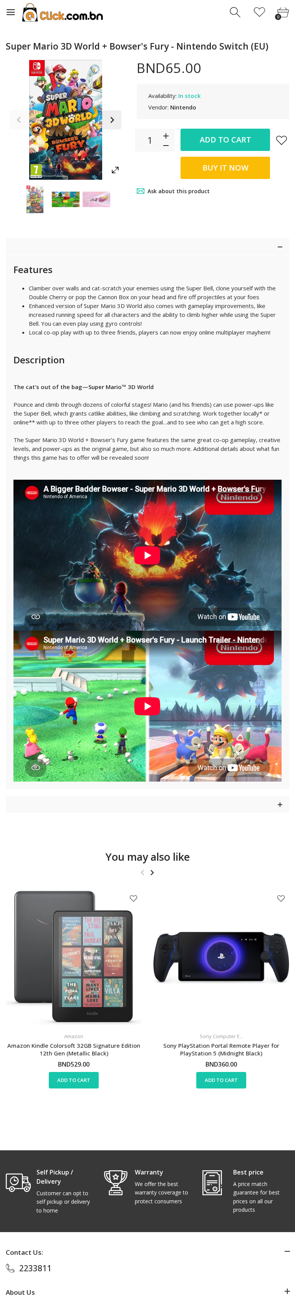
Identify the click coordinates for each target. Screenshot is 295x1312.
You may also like (148, 857)
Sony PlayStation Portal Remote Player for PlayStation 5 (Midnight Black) (221, 1049)
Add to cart (225, 139)
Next (111, 119)
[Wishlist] (259, 12)
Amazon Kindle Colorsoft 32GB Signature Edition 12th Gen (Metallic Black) (73, 1049)
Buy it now (225, 167)
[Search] (236, 12)
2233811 (35, 1268)
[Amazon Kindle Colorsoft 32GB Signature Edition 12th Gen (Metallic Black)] (74, 958)
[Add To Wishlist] (281, 140)
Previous (19, 119)
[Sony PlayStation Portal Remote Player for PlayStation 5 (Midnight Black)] (221, 958)
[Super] (35, 199)
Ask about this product (179, 191)
